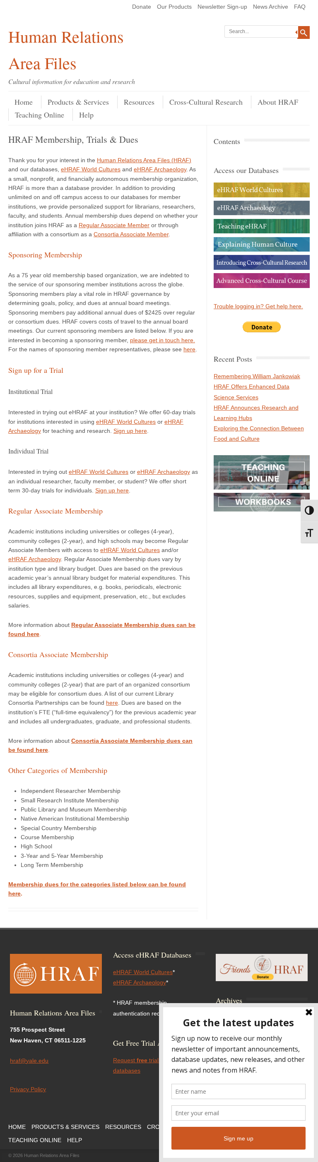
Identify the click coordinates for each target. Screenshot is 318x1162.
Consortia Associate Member (131, 234)
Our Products (174, 6)
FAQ (300, 6)
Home (23, 102)
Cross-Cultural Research (206, 102)
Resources (139, 102)
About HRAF (278, 102)
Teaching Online (39, 115)
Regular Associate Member (114, 225)
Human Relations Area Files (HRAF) (144, 160)
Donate (141, 6)
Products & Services (78, 102)
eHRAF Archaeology (160, 169)
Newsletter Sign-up (222, 6)
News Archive (270, 6)
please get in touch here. (162, 340)
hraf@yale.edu (29, 1060)
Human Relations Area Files (66, 49)
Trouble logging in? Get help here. (258, 306)
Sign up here (130, 430)
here (189, 349)
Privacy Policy (28, 1089)
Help (86, 115)
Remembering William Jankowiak (257, 376)
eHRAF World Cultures (90, 169)
